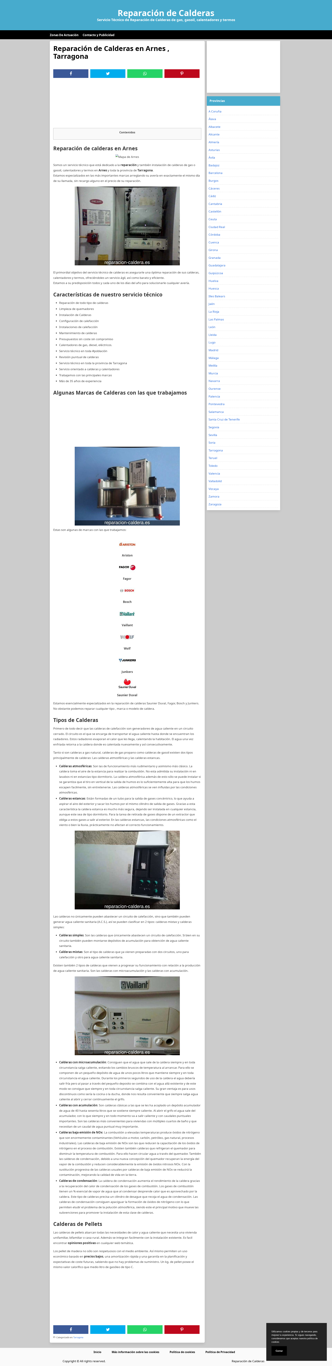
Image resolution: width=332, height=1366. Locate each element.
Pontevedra (217, 404)
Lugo (212, 342)
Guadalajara (217, 265)
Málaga (214, 358)
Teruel (213, 458)
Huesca (214, 288)
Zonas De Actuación (64, 35)
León (212, 327)
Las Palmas (216, 319)
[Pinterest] (181, 73)
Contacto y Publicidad (98, 35)
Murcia (213, 373)
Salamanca (216, 412)
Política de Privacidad (220, 1352)
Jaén (212, 304)
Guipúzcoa (216, 273)
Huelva (213, 281)
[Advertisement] (127, 104)
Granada (215, 258)
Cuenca (214, 242)
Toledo (213, 466)
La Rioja (214, 312)
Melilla (213, 365)
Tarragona (78, 1337)
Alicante (214, 134)
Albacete (214, 127)
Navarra (214, 381)
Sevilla (213, 435)
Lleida (213, 335)
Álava (212, 119)
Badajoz (214, 165)
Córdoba (214, 235)
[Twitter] (107, 73)
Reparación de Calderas (166, 13)
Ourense (215, 389)
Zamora (214, 496)
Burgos (213, 181)
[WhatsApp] (144, 73)
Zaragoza (215, 504)
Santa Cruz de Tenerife (224, 419)
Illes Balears (217, 296)
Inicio (97, 1352)
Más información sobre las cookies (135, 1352)
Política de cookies (182, 1352)
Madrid (213, 350)
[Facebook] (70, 73)
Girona (213, 250)
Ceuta (213, 219)
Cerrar (279, 1350)
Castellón (215, 211)
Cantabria (215, 204)
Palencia (214, 396)
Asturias (214, 150)
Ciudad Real (217, 227)
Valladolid (215, 481)
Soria (212, 443)
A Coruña (215, 111)
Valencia (214, 473)
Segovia (214, 427)
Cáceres (214, 188)
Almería (214, 142)
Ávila (212, 157)
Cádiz (212, 196)
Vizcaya (214, 489)
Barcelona (216, 173)
